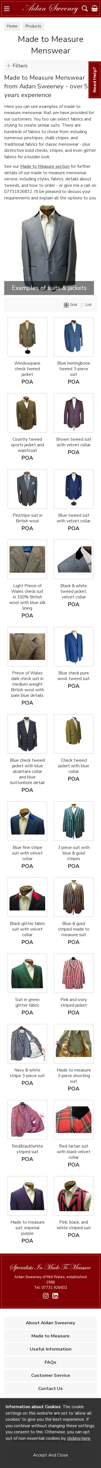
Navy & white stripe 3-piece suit (27, 1072)
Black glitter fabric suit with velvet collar (27, 929)
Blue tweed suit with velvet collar (74, 518)
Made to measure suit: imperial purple (27, 1227)
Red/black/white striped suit (27, 1149)
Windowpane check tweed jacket (27, 368)
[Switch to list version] (82, 304)
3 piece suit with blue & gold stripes (74, 853)
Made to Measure (50, 1336)
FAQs (50, 1362)
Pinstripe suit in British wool (27, 518)
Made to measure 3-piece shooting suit (74, 1075)
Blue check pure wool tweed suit (74, 675)
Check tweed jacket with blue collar (73, 765)
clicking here (78, 1438)
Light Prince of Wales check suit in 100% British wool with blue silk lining (27, 597)
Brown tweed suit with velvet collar (73, 442)
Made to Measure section (45, 166)
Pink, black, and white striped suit (74, 1225)
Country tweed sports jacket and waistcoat (27, 444)
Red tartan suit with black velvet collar (73, 1151)
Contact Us (50, 1388)
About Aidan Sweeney (50, 1323)
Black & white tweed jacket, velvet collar (73, 591)
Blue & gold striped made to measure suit (73, 929)
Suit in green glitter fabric (27, 1002)
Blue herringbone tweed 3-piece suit (73, 368)
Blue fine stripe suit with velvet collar (27, 853)
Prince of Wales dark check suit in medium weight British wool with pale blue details (27, 684)
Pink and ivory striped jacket (73, 1002)
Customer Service (50, 1375)
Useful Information (51, 1349)
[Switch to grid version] (66, 304)
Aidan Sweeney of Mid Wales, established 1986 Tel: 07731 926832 (50, 1282)
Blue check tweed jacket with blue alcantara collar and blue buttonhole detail (27, 771)
